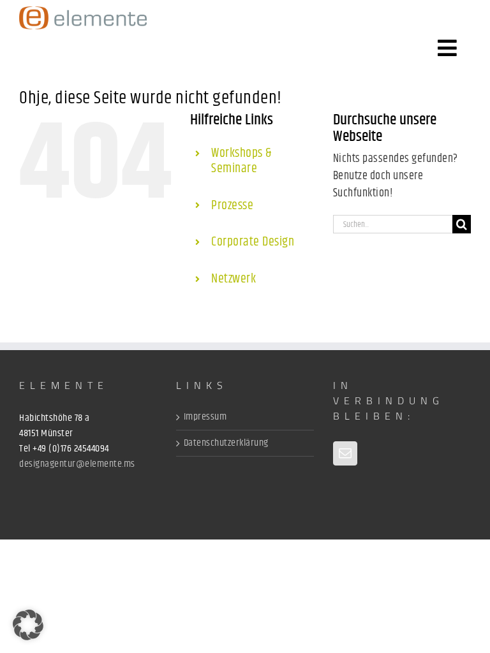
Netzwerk (233, 279)
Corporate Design (252, 242)
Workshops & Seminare (241, 161)
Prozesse (232, 206)
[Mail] (345, 453)
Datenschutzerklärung (226, 443)
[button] (28, 625)
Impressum (205, 417)
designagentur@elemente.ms (77, 464)
